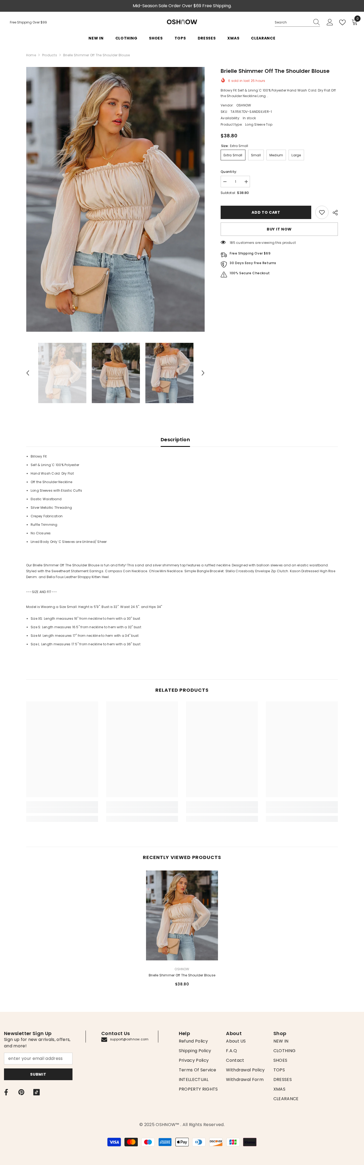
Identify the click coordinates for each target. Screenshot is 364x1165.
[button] (28, 373)
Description (175, 439)
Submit (38, 1074)
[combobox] (292, 22)
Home (31, 55)
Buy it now (279, 229)
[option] (115, 199)
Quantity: (229, 171)
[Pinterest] (21, 1092)
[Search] (297, 22)
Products (49, 55)
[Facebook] (6, 1092)
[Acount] (330, 22)
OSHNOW (243, 105)
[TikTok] (36, 1092)
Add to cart (266, 212)
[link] (322, 212)
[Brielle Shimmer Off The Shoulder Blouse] (182, 915)
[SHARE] (333, 212)
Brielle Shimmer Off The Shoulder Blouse (182, 975)
